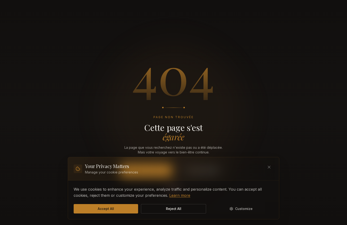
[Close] (269, 167)
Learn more (179, 195)
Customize (244, 209)
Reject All (173, 209)
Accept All (106, 209)
